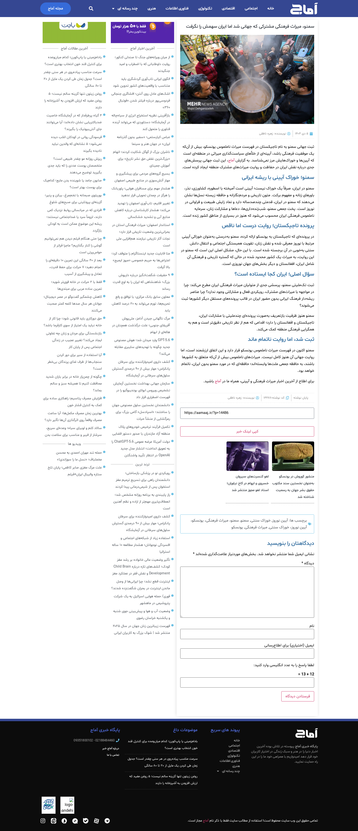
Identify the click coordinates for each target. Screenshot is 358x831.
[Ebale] (85, 820)
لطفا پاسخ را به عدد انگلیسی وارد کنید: (284, 665)
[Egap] (75, 820)
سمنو (245, 520)
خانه (270, 8)
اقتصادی (228, 8)
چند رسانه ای (128, 8)
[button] (91, 9)
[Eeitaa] (53, 820)
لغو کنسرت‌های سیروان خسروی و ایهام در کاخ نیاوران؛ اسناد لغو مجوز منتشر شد (248, 483)
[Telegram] (107, 820)
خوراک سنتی (261, 520)
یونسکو (237, 527)
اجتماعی (251, 8)
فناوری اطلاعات (177, 8)
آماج (231, 160)
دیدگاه (307, 563)
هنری (152, 8)
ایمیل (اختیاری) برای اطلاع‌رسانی (289, 645)
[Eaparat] (96, 820)
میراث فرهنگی (256, 527)
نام (312, 626)
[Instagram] (43, 820)
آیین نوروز (280, 520)
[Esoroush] (64, 820)
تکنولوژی (205, 8)
